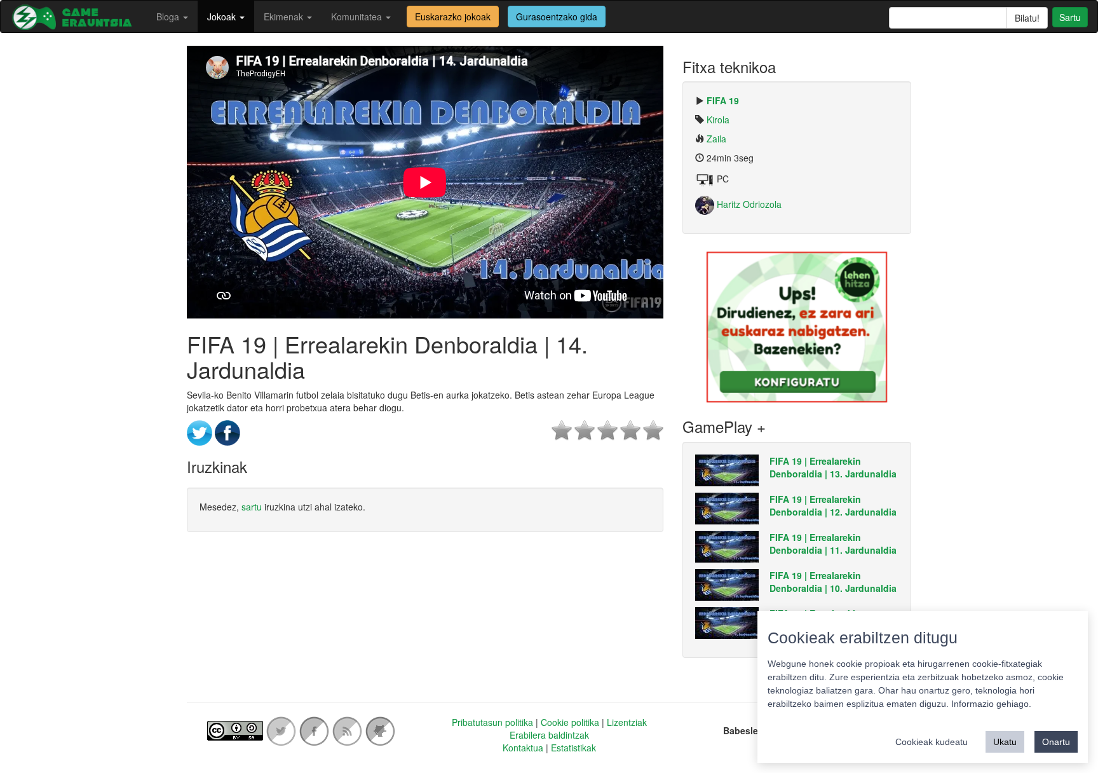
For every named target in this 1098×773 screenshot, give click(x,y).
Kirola (718, 119)
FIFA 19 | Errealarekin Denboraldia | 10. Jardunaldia (833, 581)
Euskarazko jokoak (453, 16)
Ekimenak (285, 16)
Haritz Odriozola (748, 204)
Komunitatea (357, 16)
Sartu (1070, 17)
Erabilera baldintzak (549, 735)
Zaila (716, 138)
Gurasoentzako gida (556, 16)
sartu (251, 506)
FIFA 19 (723, 100)
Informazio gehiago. (991, 704)
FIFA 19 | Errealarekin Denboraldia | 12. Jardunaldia (833, 505)
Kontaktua (523, 747)
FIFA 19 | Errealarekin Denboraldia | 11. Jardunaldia (833, 543)
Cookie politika (570, 722)
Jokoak (222, 16)
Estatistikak (573, 747)
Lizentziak (627, 722)
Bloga (169, 16)
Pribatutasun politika (492, 722)
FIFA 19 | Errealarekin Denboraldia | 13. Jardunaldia (833, 467)
